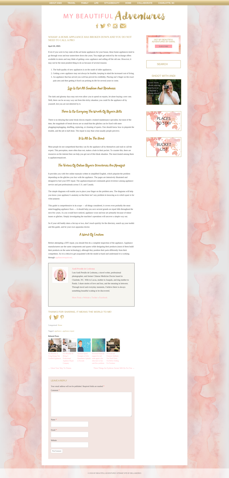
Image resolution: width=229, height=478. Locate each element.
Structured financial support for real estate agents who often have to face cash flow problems (98, 358)
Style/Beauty (111, 3)
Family (84, 3)
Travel (71, 3)
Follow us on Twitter (102, 26)
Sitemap (120, 473)
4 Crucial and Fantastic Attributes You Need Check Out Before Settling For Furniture (113, 358)
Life (96, 3)
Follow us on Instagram (115, 26)
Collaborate (144, 3)
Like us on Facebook (97, 26)
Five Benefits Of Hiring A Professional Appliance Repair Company (68, 358)
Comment (55, 390)
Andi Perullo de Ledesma (83, 269)
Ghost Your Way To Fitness (59, 368)
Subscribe (163, 46)
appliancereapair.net (63, 257)
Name (54, 420)
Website (86, 297)
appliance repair (68, 331)
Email (54, 430)
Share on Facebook (50, 317)
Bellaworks (135, 473)
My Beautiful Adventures (114, 15)
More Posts (76, 297)
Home (128, 3)
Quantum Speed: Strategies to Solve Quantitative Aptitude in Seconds (84, 357)
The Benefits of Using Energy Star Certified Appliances (54, 356)
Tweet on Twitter (55, 317)
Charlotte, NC (166, 3)
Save (62, 317)
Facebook (103, 297)
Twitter (94, 297)
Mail (123, 26)
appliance (57, 331)
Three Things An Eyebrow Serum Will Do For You (114, 368)
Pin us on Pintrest (109, 26)
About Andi (55, 3)
